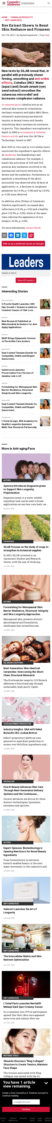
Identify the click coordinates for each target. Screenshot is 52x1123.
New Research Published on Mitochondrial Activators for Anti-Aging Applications (20, 324)
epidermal (11, 154)
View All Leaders (26, 280)
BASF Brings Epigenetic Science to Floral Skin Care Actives (19, 340)
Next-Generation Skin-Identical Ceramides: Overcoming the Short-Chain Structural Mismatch (23, 672)
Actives (4, 318)
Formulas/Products (22, 17)
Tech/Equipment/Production (17, 724)
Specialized (8, 781)
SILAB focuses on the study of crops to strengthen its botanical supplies (26, 548)
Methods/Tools (11, 1056)
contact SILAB (33, 227)
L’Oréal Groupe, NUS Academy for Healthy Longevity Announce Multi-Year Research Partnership (20, 424)
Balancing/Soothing (13, 663)
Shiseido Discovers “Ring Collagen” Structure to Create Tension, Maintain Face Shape (25, 1064)
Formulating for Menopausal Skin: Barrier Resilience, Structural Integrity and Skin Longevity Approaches (19, 390)
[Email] (4, 235)
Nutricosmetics (8, 300)
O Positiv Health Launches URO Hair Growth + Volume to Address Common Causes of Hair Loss (19, 307)
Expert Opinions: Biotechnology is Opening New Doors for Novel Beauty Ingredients (24, 851)
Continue (26, 1109)
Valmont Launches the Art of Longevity (20, 911)
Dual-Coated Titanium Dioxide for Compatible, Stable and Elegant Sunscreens (19, 356)
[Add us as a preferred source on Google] (31, 235)
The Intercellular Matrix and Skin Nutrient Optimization (22, 958)
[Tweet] (24, 235)
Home (4, 17)
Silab (47, 35)
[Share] (11, 235)
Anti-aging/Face (13, 20)
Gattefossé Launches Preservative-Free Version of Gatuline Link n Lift (18, 373)
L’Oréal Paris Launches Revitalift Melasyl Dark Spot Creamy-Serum (23, 1005)
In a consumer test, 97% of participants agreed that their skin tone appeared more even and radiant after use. (25, 1015)
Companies (6, 417)
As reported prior (11, 104)
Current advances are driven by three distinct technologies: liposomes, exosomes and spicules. (24, 802)
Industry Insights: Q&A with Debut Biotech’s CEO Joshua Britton (22, 731)
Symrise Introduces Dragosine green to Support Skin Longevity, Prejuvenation (24, 489)
